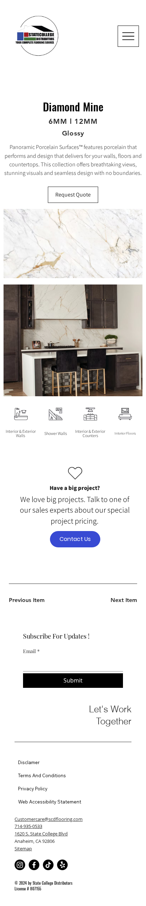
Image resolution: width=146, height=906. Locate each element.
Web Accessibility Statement (49, 802)
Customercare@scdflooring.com (49, 819)
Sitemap (23, 848)
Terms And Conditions (42, 775)
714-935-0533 (28, 826)
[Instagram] (20, 865)
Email (31, 651)
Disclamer (29, 762)
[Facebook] (34, 865)
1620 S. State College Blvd (41, 833)
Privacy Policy (32, 788)
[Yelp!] (62, 865)
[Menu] (128, 36)
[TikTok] (48, 865)
